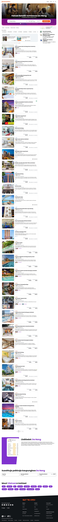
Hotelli (16, 45)
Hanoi (4, 486)
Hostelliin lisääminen (49, 513)
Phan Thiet (9, 486)
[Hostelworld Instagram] (6, 505)
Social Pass (36, 504)
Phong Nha (11, 489)
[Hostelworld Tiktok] (12, 505)
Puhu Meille (24, 513)
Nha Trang (20, 486)
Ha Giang (4, 489)
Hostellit (24, 504)
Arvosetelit (19, 520)
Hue (14, 486)
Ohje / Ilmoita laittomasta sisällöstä (27, 515)
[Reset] (27, 21)
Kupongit (15, 520)
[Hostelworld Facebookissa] (2, 505)
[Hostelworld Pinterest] (10, 505)
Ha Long (37, 489)
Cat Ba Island (22, 489)
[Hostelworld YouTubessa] (8, 505)
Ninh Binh (45, 486)
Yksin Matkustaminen (37, 513)
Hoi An (40, 486)
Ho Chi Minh (27, 486)
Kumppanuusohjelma (49, 515)
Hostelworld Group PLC (49, 504)
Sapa (50, 486)
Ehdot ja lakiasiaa (10, 520)
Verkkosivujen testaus (26, 520)
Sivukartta (31, 520)
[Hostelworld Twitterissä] (4, 505)
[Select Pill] (53, 2)
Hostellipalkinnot (36, 511)
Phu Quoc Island (30, 489)
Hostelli (16, 241)
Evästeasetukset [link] (36, 520)
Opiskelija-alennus (37, 515)
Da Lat (16, 489)
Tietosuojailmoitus (4, 520)
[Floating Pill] (16, 431)
